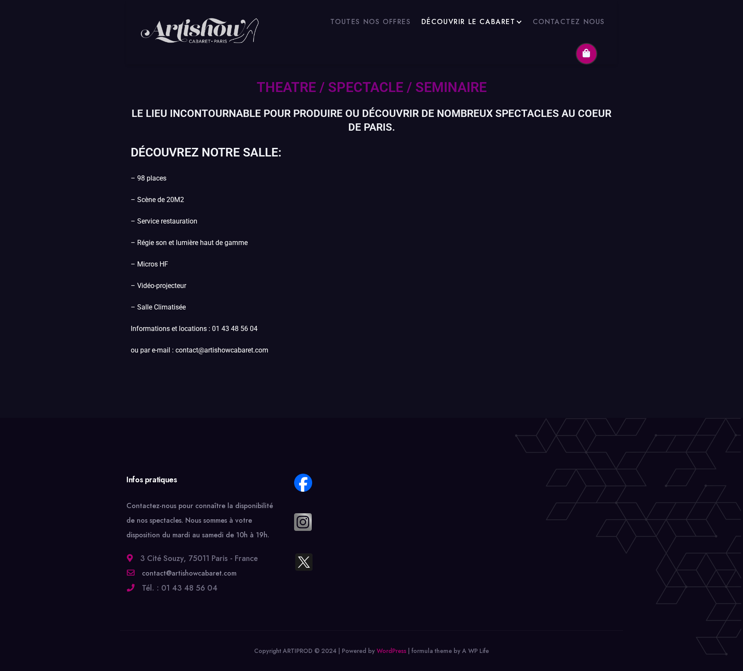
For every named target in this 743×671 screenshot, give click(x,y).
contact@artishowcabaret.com (188, 573)
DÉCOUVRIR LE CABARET (468, 22)
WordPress (391, 650)
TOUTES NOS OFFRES (370, 22)
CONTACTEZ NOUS (569, 22)
